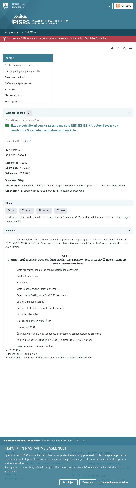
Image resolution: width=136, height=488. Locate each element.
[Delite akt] (124, 48)
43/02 (28, 141)
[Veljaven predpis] (7, 125)
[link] (12, 32)
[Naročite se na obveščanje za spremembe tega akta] (112, 48)
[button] (68, 112)
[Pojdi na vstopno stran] (14, 8)
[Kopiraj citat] (29, 113)
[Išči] (109, 6)
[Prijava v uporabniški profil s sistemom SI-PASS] (123, 6)
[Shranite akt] (118, 48)
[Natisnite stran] (130, 48)
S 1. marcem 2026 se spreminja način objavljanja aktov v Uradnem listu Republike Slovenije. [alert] (56, 38)
